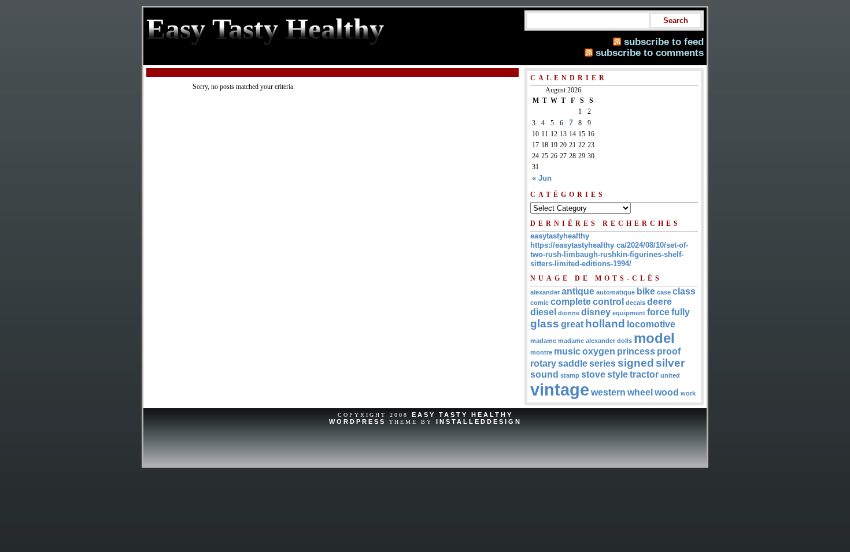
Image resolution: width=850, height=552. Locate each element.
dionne (568, 312)
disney (596, 312)
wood (667, 392)
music (567, 351)
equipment (628, 312)
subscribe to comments (650, 52)
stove (593, 374)
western (608, 392)
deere (659, 302)
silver (670, 363)
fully (680, 312)
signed (636, 363)
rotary (543, 363)
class (684, 291)
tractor (644, 374)
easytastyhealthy (559, 236)
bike (646, 291)
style (617, 374)
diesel (543, 312)
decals (635, 302)
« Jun (542, 178)
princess (636, 351)
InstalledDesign (479, 421)
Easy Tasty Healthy (462, 414)
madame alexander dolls (595, 340)
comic (539, 302)
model (654, 338)
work (688, 393)
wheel (640, 392)
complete (570, 302)
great (572, 324)
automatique (615, 292)
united (670, 375)
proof (669, 351)
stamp (569, 375)
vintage (559, 389)
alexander (545, 292)
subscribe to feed (664, 41)
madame (543, 340)
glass (544, 324)
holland (605, 324)
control (608, 302)
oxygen (598, 351)
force (658, 312)
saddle (572, 363)
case (664, 292)
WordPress (357, 421)
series (602, 363)
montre (541, 352)
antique (577, 291)
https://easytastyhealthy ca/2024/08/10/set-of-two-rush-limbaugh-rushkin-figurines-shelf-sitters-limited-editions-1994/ (609, 254)
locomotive (651, 324)
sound (544, 374)
